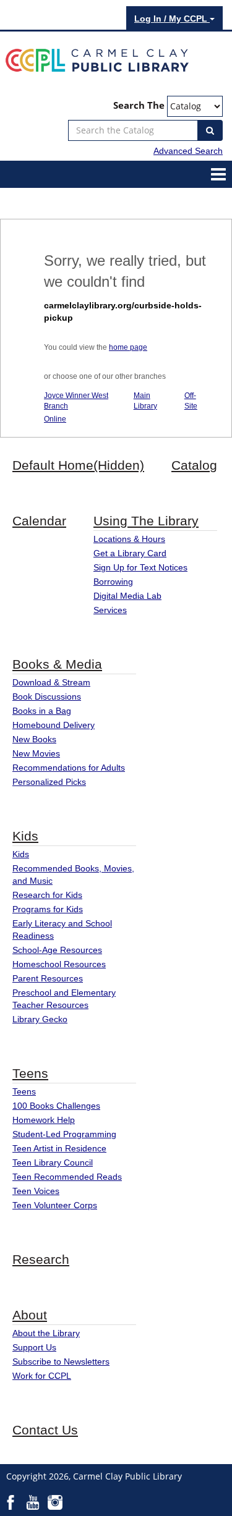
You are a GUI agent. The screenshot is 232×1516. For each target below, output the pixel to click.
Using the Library (146, 521)
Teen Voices (35, 1191)
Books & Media (57, 664)
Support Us (34, 1347)
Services (110, 610)
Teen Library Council (52, 1162)
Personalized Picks (49, 782)
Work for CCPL (41, 1376)
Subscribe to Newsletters (61, 1361)
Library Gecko (39, 1019)
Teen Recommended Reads (67, 1177)
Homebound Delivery (53, 725)
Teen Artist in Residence (59, 1148)
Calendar (39, 521)
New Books (34, 739)
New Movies (36, 753)
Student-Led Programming (64, 1134)
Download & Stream (51, 682)
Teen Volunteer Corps (54, 1205)
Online (55, 419)
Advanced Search (188, 151)
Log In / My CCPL (172, 18)
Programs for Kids (47, 909)
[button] (218, 173)
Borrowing (113, 581)
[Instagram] (55, 1502)
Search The (139, 105)
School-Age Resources (57, 950)
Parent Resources (47, 978)
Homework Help (43, 1120)
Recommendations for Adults (68, 768)
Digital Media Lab (127, 596)
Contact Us (45, 1430)
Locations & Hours (129, 539)
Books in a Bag (41, 711)
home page (128, 347)
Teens (30, 1073)
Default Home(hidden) (78, 465)
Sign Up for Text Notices (140, 567)
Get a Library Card (129, 553)
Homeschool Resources (59, 964)
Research (40, 1259)
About (29, 1315)
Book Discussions (46, 696)
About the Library (46, 1333)
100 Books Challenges (56, 1106)
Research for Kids (47, 895)
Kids (25, 836)
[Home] (97, 59)
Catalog (194, 465)
